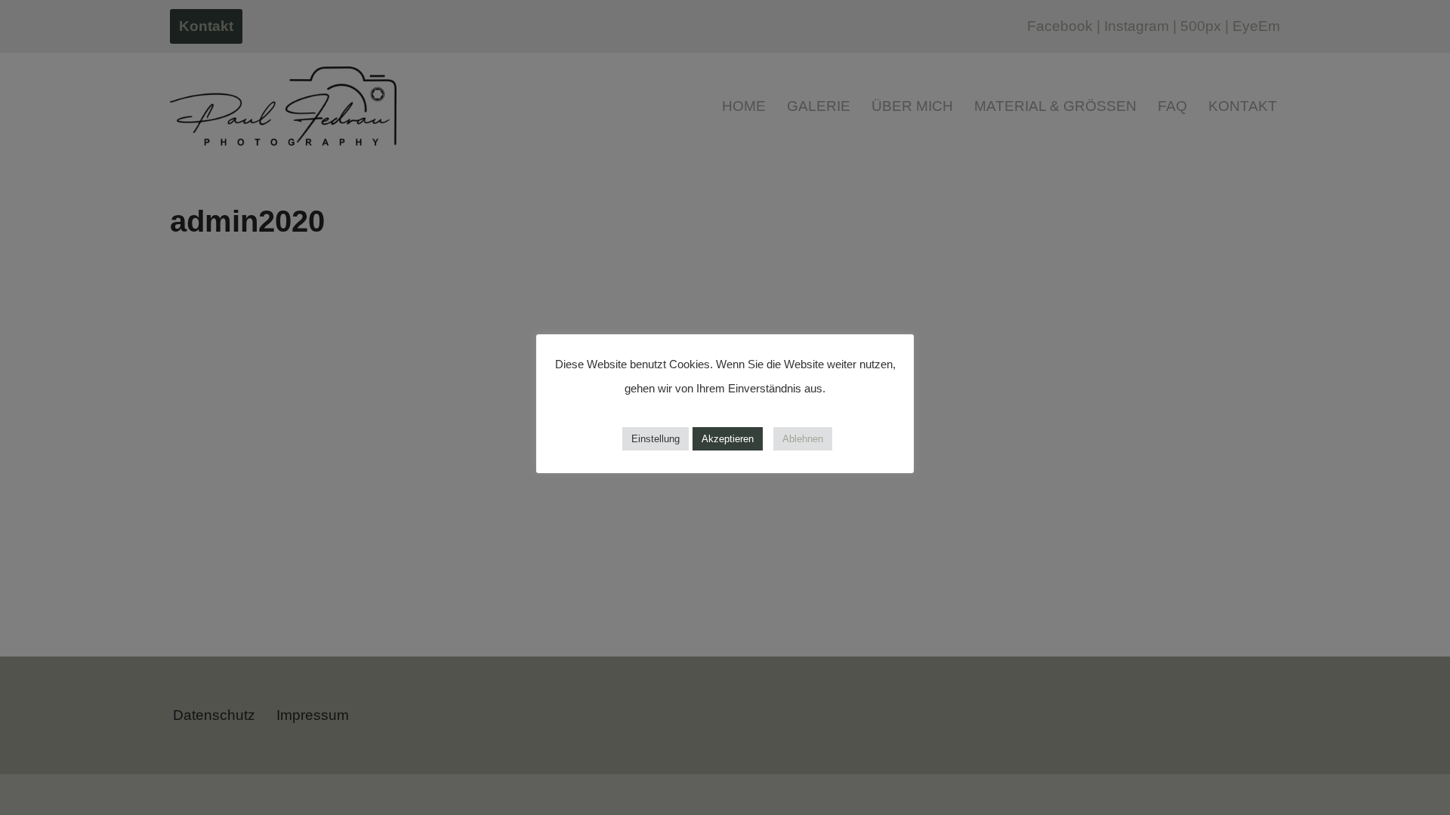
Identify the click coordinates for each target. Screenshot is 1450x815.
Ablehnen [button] (802, 438)
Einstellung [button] (655, 438)
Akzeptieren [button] (728, 438)
